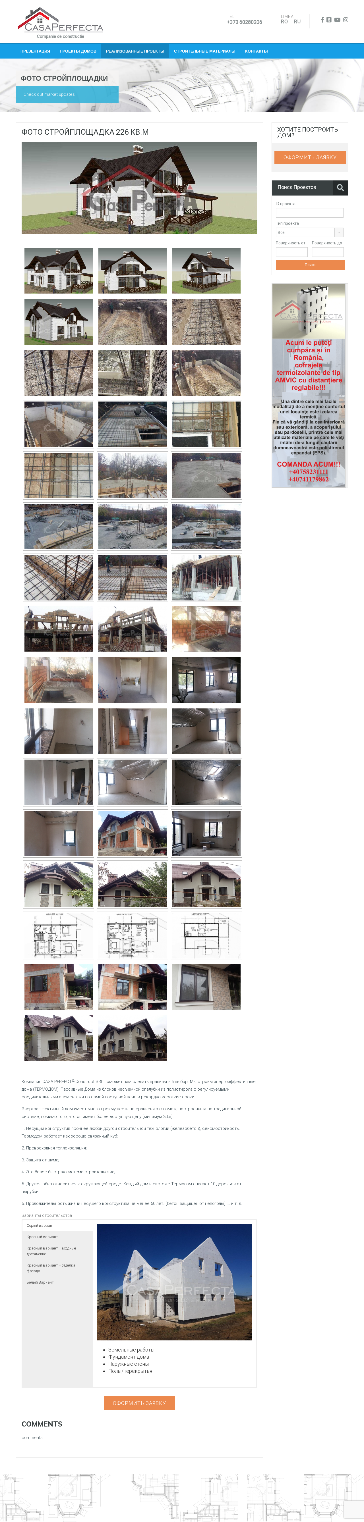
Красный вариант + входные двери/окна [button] (51, 1251)
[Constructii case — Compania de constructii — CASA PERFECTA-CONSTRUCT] (60, 20)
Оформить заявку (139, 1403)
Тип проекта (287, 223)
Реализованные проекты (135, 51)
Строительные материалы (204, 51)
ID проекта (285, 203)
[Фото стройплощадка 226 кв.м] (139, 187)
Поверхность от (290, 243)
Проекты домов (78, 51)
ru (297, 21)
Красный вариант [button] (42, 1237)
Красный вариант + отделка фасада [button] (51, 1268)
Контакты (256, 51)
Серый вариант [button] (40, 1225)
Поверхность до (327, 243)
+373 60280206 (244, 22)
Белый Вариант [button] (40, 1282)
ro (284, 21)
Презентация (35, 51)
